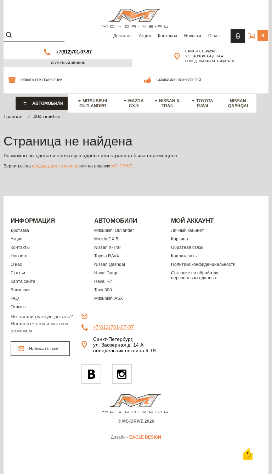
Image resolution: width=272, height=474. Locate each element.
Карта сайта (23, 281)
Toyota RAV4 (204, 103)
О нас (214, 35)
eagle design (145, 437)
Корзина (179, 238)
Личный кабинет (187, 230)
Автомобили (47, 103)
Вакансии (20, 289)
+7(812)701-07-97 (74, 52)
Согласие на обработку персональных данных (194, 275)
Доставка (122, 35)
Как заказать (184, 255)
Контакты (167, 35)
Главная (13, 116)
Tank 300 (103, 289)
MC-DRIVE (121, 166)
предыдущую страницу (55, 166)
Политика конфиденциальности (203, 264)
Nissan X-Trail (170, 103)
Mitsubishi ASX (108, 298)
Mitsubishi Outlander (93, 103)
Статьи (18, 272)
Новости (192, 35)
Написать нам (43, 348)
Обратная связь (187, 247)
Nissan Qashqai (238, 103)
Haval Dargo (106, 272)
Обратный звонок (68, 63)
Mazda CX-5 (136, 103)
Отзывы (19, 306)
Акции (145, 35)
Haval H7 (103, 281)
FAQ (15, 298)
